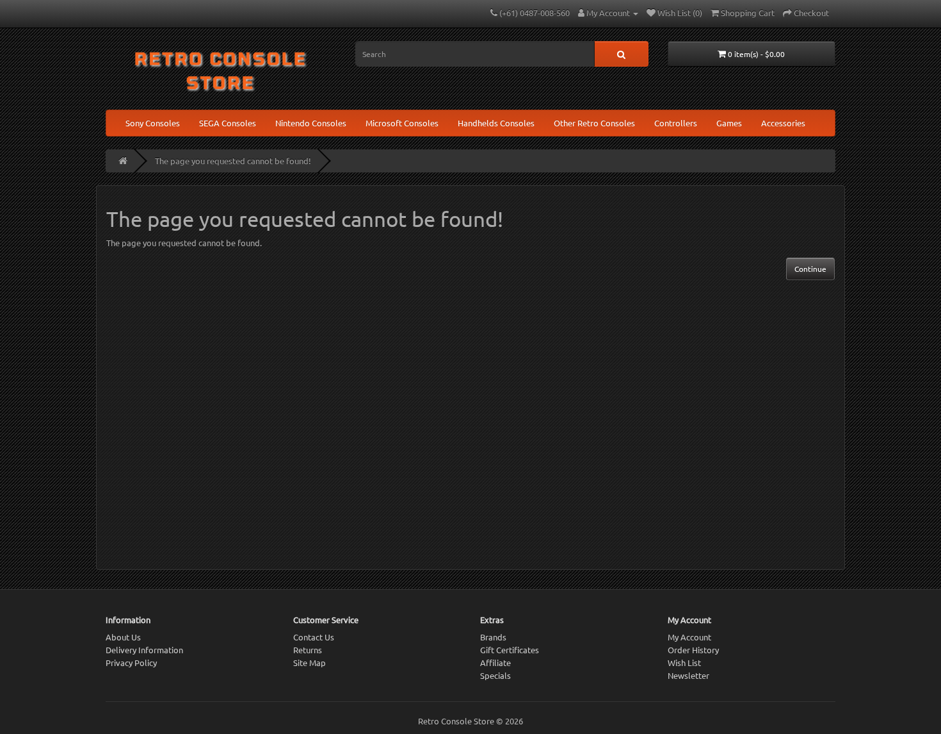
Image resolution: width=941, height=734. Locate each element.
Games (729, 122)
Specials (495, 675)
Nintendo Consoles (310, 122)
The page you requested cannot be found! (233, 160)
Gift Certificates (509, 649)
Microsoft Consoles (402, 122)
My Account (689, 636)
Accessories (783, 122)
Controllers (675, 122)
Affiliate (495, 662)
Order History (693, 649)
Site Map (309, 662)
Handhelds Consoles (496, 122)
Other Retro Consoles (594, 122)
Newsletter (688, 675)
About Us (123, 636)
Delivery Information (144, 649)
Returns (307, 649)
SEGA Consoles (227, 122)
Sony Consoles (152, 122)
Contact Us (313, 636)
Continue (810, 268)
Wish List (684, 662)
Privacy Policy (131, 662)
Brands (493, 636)
